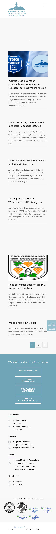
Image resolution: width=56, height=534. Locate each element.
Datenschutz (18, 485)
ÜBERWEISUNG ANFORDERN (28, 390)
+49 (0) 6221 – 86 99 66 (23, 445)
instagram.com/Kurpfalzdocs (23, 448)
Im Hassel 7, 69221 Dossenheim (26, 460)
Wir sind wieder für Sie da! (22, 323)
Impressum (17, 482)
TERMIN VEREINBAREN (28, 380)
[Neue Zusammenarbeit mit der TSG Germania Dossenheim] (28, 258)
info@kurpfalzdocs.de (21, 442)
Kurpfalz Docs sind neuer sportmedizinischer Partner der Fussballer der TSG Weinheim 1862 (27, 84)
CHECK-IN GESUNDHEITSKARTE (28, 400)
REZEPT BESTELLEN (28, 370)
